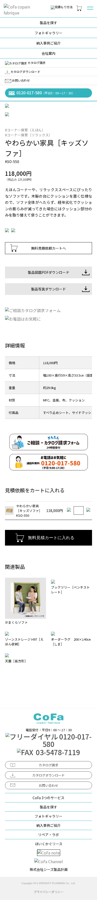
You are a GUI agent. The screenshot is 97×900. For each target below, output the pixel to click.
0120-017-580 (45, 93)
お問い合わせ (20, 80)
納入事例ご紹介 (48, 43)
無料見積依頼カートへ (48, 248)
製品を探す (48, 22)
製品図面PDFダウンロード (48, 272)
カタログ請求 (36, 62)
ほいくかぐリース (48, 843)
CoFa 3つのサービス (48, 797)
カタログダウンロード (25, 71)
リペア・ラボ (48, 834)
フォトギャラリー (48, 32)
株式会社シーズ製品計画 (49, 869)
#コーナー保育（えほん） (25, 129)
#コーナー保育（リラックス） (28, 134)
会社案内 (48, 53)
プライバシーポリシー (48, 892)
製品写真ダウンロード (48, 288)
